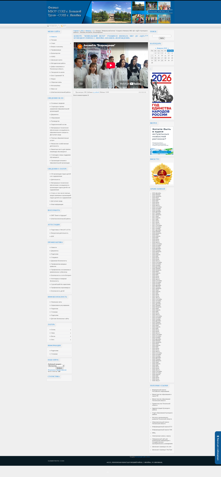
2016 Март (155, 197)
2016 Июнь (155, 202)
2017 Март (155, 216)
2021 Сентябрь (157, 299)
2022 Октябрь (156, 317)
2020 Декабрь (156, 285)
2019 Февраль (156, 251)
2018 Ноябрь (156, 247)
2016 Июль (155, 204)
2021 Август (156, 297)
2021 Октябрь (156, 300)
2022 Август (156, 314)
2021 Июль (155, 296)
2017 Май (155, 219)
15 (155, 58)
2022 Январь (156, 305)
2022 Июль (155, 313)
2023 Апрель (156, 327)
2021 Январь (156, 287)
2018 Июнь (155, 239)
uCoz (148, 457)
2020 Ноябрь (156, 284)
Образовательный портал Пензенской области (160, 422)
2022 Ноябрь (156, 319)
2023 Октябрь (156, 336)
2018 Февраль (156, 233)
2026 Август (156, 380)
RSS (64, 26)
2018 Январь (156, 231)
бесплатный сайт (140, 457)
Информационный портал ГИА (162, 430)
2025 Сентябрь (157, 371)
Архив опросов (61, 370)
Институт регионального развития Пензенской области (162, 418)
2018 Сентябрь (157, 244)
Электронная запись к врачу (161, 436)
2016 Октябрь (156, 208)
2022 (82, 31)
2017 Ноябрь (156, 228)
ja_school (96, 92)
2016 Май (155, 201)
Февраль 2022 (162, 48)
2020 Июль (155, 277)
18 (165, 58)
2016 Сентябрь (157, 207)
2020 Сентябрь (157, 280)
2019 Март (155, 253)
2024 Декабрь (156, 357)
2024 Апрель (156, 345)
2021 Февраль (156, 288)
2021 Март (155, 290)
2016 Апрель (156, 199)
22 (155, 60)
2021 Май (155, 293)
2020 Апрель (156, 273)
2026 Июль (155, 379)
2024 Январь (156, 340)
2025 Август (156, 370)
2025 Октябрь (156, 373)
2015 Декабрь (156, 193)
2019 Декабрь (156, 267)
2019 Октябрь (156, 264)
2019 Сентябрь (157, 262)
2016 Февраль (156, 196)
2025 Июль (155, 368)
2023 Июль (155, 331)
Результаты (52, 370)
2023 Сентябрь (157, 334)
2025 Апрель (156, 363)
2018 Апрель (156, 236)
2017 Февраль (156, 214)
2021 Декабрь (156, 304)
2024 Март (155, 343)
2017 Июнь (155, 221)
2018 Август (156, 242)
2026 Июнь (155, 377)
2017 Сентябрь (157, 225)
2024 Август (156, 351)
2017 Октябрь (156, 227)
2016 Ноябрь (156, 210)
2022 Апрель (156, 310)
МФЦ (153, 433)
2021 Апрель (156, 291)
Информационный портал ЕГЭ (162, 426)
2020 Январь (156, 268)
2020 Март (155, 271)
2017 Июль (155, 222)
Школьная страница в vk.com (161, 446)
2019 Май (155, 256)
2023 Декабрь (156, 339)
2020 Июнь (155, 276)
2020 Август (156, 279)
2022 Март (155, 308)
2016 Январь (156, 194)
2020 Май (155, 274)
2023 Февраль (156, 323)
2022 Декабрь (156, 320)
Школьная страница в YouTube (162, 449)
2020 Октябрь (156, 282)
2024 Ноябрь (156, 356)
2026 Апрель (156, 374)
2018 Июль (155, 241)
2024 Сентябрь (157, 353)
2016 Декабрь (156, 211)
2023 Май (155, 328)
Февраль (88, 31)
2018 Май (155, 237)
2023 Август (156, 333)
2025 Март (155, 362)
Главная (52, 26)
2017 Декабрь (156, 230)
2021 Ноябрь (156, 302)
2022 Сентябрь (157, 316)
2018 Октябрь (156, 245)
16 (158, 58)
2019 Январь (156, 250)
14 (152, 58)
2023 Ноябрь (156, 337)
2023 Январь (156, 322)
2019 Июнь (155, 257)
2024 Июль (155, 350)
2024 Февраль (156, 342)
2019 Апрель (156, 254)
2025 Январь (156, 359)
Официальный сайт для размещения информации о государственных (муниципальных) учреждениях (162, 441)
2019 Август (156, 260)
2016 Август (156, 205)
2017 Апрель (156, 217)
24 (162, 60)
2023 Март (155, 325)
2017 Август (156, 224)
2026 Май (155, 376)
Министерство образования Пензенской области (161, 399)
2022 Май (155, 311)
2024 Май (155, 347)
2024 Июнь (155, 348)
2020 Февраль (156, 270)
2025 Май (155, 365)
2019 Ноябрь (156, 265)
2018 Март (155, 234)
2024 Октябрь (156, 354)
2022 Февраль (156, 307)
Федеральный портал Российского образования (160, 390)
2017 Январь (156, 213)
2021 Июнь (155, 294)
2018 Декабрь (156, 248)
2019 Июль (155, 259)
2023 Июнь (155, 330)
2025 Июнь (155, 367)
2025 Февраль (156, 360)
